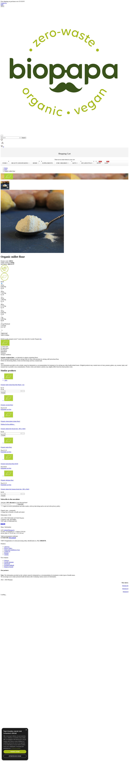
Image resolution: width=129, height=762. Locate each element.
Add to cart (4, 333)
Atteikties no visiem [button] (15, 756)
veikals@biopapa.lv (9, 530)
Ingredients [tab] (4, 351)
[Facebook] (1, 524)
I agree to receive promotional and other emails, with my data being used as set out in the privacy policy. (31, 506)
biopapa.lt (125, 591)
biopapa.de (125, 585)
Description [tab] (4, 350)
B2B (2, 4)
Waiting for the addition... (8, 424)
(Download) (12, 538)
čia (40, 339)
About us (6, 546)
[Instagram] (3, 524)
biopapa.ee (125, 588)
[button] (2, 144)
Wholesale (7, 563)
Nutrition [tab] (3, 353)
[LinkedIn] (4, 524)
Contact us (4, 3)
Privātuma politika (15, 748)
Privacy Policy (8, 548)
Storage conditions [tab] (6, 354)
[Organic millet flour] (5, 185)
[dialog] (15, 744)
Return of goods (8, 567)
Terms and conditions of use (12, 550)
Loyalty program (9, 562)
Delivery (6, 560)
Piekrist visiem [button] (14, 751)
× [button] (26, 730)
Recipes (6, 553)
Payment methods (9, 565)
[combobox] (10, 138)
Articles (6, 554)
